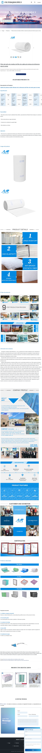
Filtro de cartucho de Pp (4, 654)
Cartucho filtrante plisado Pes (13, 653)
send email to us (21, 74)
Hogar (3, 30)
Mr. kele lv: (4, 704)
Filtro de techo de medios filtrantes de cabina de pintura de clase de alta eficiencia (15, 660)
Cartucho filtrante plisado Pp (24, 653)
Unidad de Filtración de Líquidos (15, 654)
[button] (31, 2)
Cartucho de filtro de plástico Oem (35, 653)
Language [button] (39, 2)
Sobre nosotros (16, 745)
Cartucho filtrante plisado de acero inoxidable (29, 654)
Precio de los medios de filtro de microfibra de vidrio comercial (13, 659)
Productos (8, 30)
